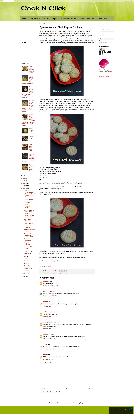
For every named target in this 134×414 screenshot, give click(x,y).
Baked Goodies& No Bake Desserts (93, 18)
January (26, 270)
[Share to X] (63, 271)
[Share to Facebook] (64, 271)
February (26, 268)
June (25, 258)
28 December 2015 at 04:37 (50, 285)
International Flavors (68, 18)
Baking (52, 273)
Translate (104, 42)
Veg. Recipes (35, 18)
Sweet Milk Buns (28, 223)
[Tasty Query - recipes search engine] (104, 77)
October (26, 253)
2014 (24, 273)
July (25, 256)
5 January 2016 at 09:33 (49, 328)
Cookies (57, 273)
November (27, 251)
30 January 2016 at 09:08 (50, 359)
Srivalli (45, 354)
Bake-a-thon (47, 273)
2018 (24, 181)
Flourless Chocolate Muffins (27, 206)
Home (24, 18)
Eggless (61, 273)
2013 (24, 276)
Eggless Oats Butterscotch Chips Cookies (28, 235)
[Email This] (60, 271)
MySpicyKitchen (48, 322)
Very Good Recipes (106, 71)
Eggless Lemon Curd (31, 130)
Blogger (82, 403)
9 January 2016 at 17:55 (49, 349)
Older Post (91, 389)
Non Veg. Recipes (50, 18)
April (25, 263)
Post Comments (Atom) (53, 392)
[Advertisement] (67, 376)
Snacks (65, 273)
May (25, 261)
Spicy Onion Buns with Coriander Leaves (31, 69)
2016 (24, 186)
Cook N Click (43, 8)
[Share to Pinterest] (66, 271)
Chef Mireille (46, 334)
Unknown (46, 281)
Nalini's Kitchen (47, 291)
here (52, 33)
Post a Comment (46, 363)
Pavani (45, 344)
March (26, 265)
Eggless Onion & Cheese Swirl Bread (31, 168)
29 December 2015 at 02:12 (50, 296)
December (27, 190)
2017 (24, 183)
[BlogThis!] (62, 271)
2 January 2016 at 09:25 (49, 306)
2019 (24, 178)
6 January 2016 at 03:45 (49, 338)
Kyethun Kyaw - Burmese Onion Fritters (31, 147)
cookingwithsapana (49, 311)
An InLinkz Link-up (45, 266)
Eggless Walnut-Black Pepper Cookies (28, 201)
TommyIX (70, 403)
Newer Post (43, 389)
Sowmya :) (46, 301)
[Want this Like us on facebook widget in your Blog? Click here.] (131, 412)
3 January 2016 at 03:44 (49, 316)
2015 (24, 188)
